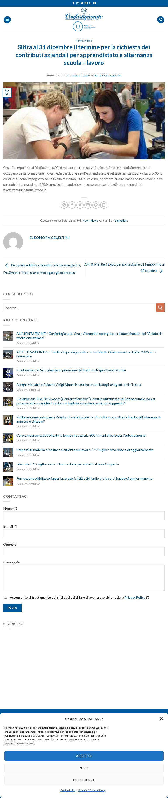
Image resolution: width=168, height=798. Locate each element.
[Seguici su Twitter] (81, 3)
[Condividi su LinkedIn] (103, 205)
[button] (161, 719)
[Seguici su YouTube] (94, 3)
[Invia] (160, 307)
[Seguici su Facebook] (73, 3)
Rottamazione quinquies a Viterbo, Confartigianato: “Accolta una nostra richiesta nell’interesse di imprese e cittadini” (88, 419)
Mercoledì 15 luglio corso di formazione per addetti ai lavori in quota (67, 464)
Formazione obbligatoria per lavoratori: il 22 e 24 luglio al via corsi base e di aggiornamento (84, 478)
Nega (84, 768)
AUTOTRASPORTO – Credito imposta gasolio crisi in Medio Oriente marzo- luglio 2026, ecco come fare (86, 354)
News (79, 40)
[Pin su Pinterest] (96, 205)
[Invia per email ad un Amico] (88, 205)
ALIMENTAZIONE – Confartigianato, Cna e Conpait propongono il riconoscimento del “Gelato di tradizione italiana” (89, 335)
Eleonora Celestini (107, 75)
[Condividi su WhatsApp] (64, 205)
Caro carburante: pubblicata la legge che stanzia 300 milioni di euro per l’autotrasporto (81, 435)
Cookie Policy (68, 790)
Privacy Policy (135, 597)
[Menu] (7, 19)
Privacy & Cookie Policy (91, 790)
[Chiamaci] (90, 3)
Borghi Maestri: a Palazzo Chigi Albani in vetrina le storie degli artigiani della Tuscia (78, 384)
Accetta (84, 756)
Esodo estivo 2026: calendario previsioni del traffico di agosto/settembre (71, 370)
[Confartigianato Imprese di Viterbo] (84, 20)
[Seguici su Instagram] (77, 3)
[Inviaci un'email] (86, 3)
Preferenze (84, 780)
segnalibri (121, 220)
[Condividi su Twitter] (80, 205)
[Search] (160, 19)
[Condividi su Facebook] (72, 205)
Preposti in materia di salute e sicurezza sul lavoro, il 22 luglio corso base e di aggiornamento (85, 450)
